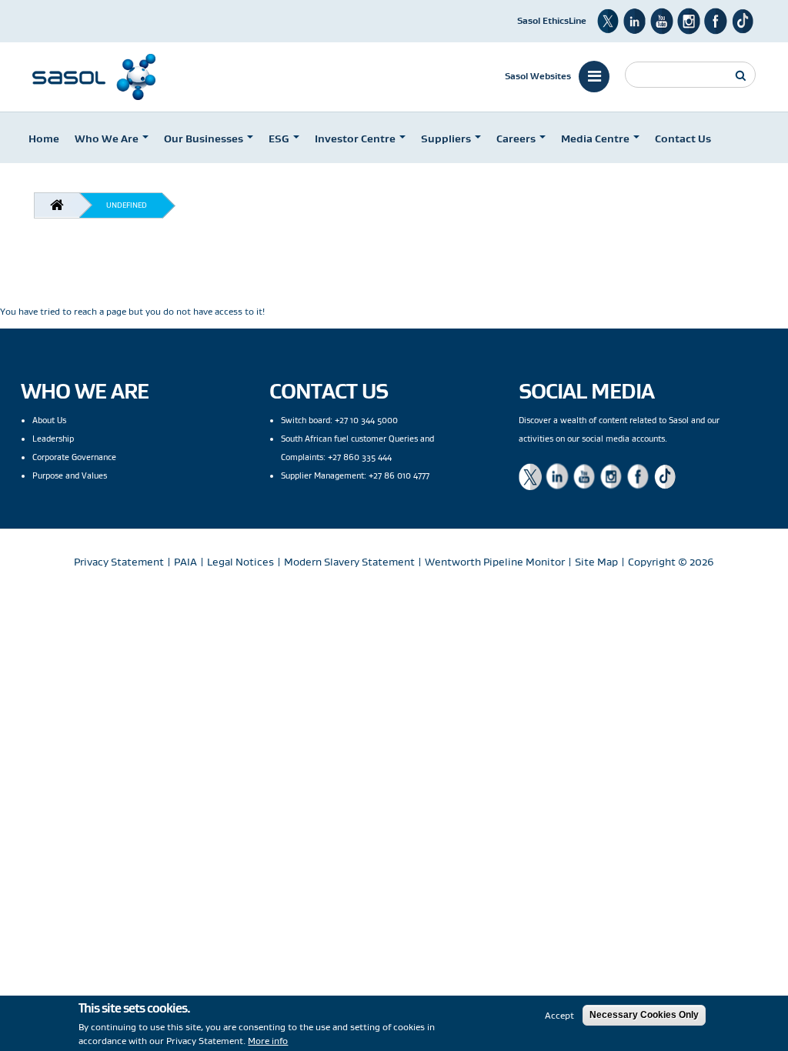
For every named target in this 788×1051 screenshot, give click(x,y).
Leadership (53, 438)
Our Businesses (204, 138)
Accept (559, 1015)
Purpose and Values (69, 475)
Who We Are (108, 138)
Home (43, 138)
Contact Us (683, 138)
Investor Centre (356, 138)
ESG (280, 138)
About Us (49, 420)
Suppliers (447, 138)
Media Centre (596, 138)
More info (268, 1040)
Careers (517, 138)
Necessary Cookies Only (644, 1014)
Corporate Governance (74, 457)
